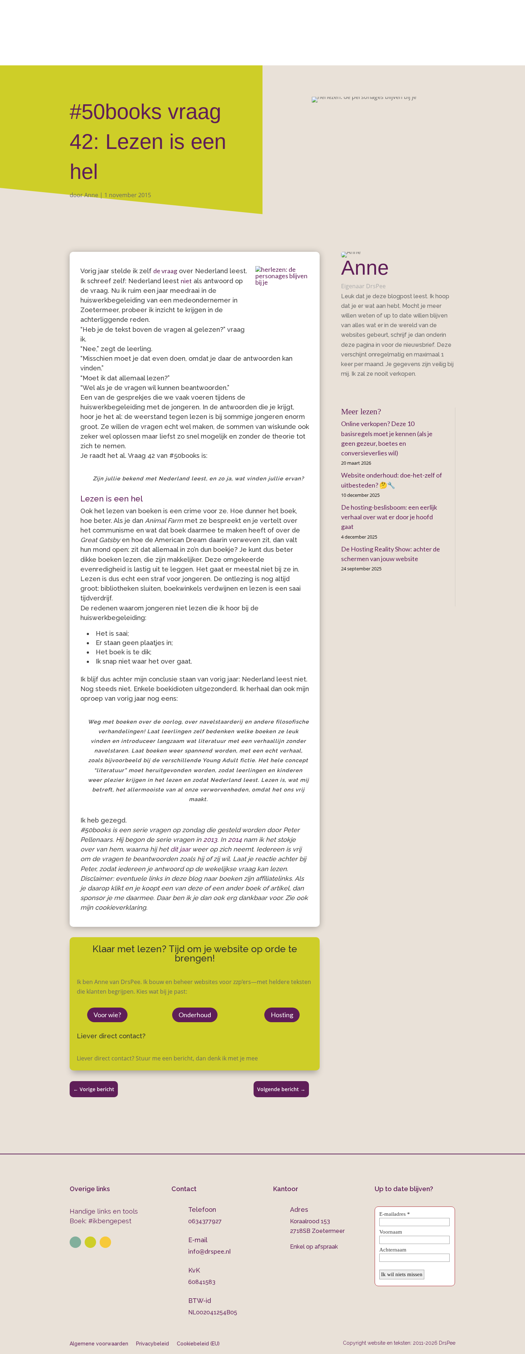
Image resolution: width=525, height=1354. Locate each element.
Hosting (282, 1015)
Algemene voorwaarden (99, 1343)
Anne (91, 195)
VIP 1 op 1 (197, 56)
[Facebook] (343, 390)
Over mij (113, 56)
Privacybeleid (152, 1343)
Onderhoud (301, 56)
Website (151, 56)
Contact (391, 56)
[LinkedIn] (353, 390)
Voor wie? (107, 1015)
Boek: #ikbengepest (100, 1221)
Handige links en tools (104, 1211)
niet (186, 281)
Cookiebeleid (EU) (198, 1343)
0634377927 (338, 25)
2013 (210, 839)
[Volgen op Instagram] (90, 1242)
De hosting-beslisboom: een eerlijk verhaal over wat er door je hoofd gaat (389, 516)
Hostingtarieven (247, 56)
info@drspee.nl (455, 25)
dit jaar (180, 849)
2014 (235, 839)
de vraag (165, 271)
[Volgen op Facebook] (105, 1242)
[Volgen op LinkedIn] (75, 1242)
